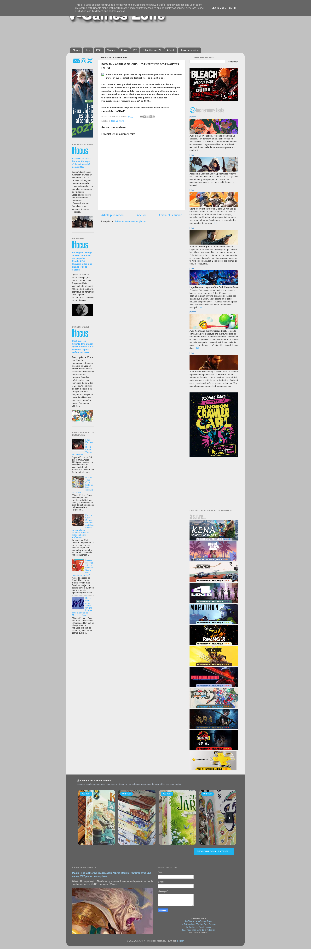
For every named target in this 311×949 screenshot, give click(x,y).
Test (88, 50)
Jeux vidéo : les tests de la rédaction (198, 929)
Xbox (124, 50)
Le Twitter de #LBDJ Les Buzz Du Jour (198, 924)
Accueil (141, 215)
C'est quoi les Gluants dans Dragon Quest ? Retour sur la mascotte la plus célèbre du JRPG (82, 347)
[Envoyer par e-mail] (141, 116)
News (76, 50)
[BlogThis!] (144, 116)
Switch (111, 50)
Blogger (180, 941)
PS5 (98, 50)
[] (200, 150)
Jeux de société (190, 50)
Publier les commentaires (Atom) (130, 221)
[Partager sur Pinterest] (153, 116)
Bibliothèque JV (152, 50)
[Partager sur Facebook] (150, 116)
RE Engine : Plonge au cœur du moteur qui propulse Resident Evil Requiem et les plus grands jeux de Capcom (82, 261)
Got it (232, 8)
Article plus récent (112, 215)
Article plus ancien (170, 215)
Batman (114, 121)
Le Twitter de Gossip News (198, 927)
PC (135, 50)
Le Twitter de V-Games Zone (198, 921)
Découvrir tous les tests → (214, 851)
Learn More (219, 8)
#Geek (171, 50)
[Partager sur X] (147, 116)
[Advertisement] (148, 34)
